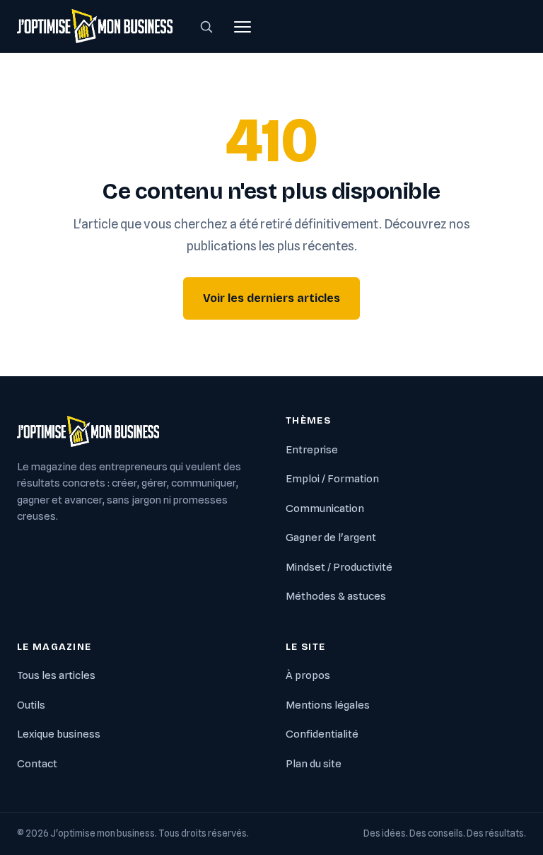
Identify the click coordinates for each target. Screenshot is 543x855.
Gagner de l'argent (331, 537)
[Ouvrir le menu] (242, 26)
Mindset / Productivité (339, 567)
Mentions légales (328, 705)
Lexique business (58, 734)
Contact (37, 763)
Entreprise (312, 449)
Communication (325, 508)
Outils (31, 705)
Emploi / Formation (332, 478)
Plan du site (313, 763)
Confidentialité (322, 734)
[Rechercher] (206, 26)
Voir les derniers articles (271, 298)
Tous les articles (56, 675)
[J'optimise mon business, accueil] (95, 26)
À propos (308, 675)
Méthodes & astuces (336, 596)
